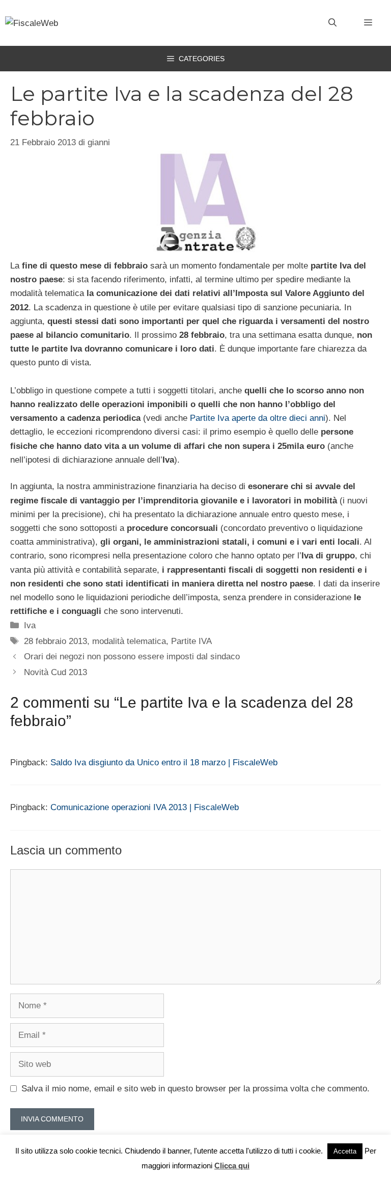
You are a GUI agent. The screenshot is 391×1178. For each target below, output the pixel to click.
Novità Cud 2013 (55, 672)
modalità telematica (129, 641)
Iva (30, 625)
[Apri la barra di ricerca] (332, 23)
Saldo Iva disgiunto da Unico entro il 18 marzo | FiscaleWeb (163, 762)
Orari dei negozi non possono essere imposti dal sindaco (132, 656)
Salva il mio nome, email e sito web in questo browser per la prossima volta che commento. (195, 1088)
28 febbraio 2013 (55, 641)
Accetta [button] (344, 1151)
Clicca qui (231, 1165)
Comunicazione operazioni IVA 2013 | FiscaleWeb (144, 807)
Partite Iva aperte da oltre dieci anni (257, 418)
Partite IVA (191, 641)
